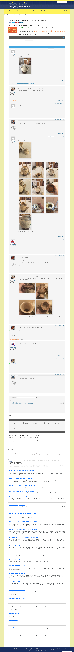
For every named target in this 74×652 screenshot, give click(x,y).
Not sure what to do (15, 405)
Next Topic (61, 397)
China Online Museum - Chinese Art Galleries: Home (21, 491)
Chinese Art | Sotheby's (14, 545)
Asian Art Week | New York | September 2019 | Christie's (22, 513)
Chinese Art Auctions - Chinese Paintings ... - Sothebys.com (23, 554)
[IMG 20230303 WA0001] (25, 177)
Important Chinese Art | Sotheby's (17, 565)
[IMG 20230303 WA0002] (38, 177)
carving (32, 83)
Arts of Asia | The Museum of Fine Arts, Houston (20, 478)
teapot (23, 83)
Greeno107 (14, 92)
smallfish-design (46, 650)
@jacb (19, 276)
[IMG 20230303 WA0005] (25, 194)
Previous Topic (55, 397)
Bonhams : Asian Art (13, 620)
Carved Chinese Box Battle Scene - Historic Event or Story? (21, 407)
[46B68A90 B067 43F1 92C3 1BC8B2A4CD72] (42, 298)
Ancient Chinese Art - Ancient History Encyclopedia (21, 470)
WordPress (35, 650)
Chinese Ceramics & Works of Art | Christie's (20, 496)
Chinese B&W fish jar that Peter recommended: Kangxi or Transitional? (23, 404)
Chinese (28, 83)
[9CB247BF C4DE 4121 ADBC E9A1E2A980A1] (44, 313)
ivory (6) (17, 409)
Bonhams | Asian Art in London (16, 627)
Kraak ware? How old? (15, 402)
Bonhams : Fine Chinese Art (15, 613)
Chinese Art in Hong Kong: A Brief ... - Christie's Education (23, 529)
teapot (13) (21, 409)
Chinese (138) (26, 409)
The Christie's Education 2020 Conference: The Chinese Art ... (24, 537)
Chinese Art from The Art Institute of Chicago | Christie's (23, 521)
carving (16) (31, 409)
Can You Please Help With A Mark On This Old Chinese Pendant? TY (23, 403)
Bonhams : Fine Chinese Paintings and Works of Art (21, 605)
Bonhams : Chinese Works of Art (17, 590)
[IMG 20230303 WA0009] (52, 212)
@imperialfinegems (21, 376)
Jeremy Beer (15, 252)
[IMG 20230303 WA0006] (25, 212)
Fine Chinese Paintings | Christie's (17, 505)
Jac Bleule (13, 54)
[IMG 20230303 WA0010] (25, 229)
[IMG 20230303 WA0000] (25, 158)
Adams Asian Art (14, 125)
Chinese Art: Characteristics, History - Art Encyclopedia (22, 485)
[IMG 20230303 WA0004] (38, 194)
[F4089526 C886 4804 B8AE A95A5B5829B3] (27, 292)
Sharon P (11, 100)
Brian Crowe (15, 100)
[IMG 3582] (25, 73)
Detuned (13, 380)
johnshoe (13, 108)
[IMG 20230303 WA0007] (52, 194)
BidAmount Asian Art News (21, 3)
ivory (19, 83)
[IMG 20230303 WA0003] (52, 177)
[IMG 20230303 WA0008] (38, 212)
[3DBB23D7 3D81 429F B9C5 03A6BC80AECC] (27, 315)
